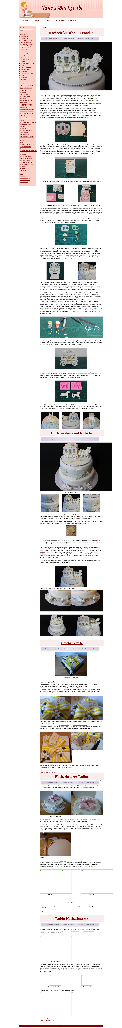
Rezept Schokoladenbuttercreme (48, 772)
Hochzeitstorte (27, 105)
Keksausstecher (30, 111)
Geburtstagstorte (26, 100)
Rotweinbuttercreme (27, 144)
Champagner (24, 90)
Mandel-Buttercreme (68, 550)
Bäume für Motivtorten (25, 55)
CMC (31, 90)
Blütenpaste (63, 861)
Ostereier (28, 140)
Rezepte (37, 21)
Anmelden (23, 176)
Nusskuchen (27, 139)
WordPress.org (24, 182)
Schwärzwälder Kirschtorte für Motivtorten (24, 154)
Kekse (22, 113)
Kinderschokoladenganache (28, 122)
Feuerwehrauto (24, 92)
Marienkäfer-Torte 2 (25, 47)
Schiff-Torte (23, 65)
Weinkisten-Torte (24, 57)
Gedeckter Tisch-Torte (25, 69)
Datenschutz (72, 21)
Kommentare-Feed (25, 180)
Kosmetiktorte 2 (24, 71)
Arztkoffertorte (23, 75)
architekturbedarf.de (62, 830)
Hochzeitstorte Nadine (72, 776)
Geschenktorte (72, 643)
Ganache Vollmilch (23, 98)
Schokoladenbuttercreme (79, 725)
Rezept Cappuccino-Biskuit (46, 770)
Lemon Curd (24, 126)
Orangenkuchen (23, 140)
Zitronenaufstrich (23, 166)
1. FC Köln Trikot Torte (26, 67)
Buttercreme (28, 88)
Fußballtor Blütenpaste (26, 96)
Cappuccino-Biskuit (64, 725)
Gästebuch (60, 21)
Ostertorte (22, 142)
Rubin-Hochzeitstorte (71, 919)
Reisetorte (23, 79)
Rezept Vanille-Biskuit (45, 911)
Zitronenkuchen (24, 168)
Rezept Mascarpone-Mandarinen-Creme (50, 912)
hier (97, 100)
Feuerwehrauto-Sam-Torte (27, 73)
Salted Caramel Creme (48, 552)
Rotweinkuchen (25, 147)
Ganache (62, 821)
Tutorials (48, 21)
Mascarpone (26, 132)
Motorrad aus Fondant (25, 53)
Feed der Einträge (25, 178)
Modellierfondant (58, 292)
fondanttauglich (25, 94)
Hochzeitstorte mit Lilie (26, 42)
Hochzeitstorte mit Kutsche (71, 433)
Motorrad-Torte (24, 51)
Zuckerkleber (24, 170)
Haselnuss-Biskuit (23, 102)
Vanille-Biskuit (55, 521)
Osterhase (31, 140)
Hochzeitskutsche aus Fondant (72, 33)
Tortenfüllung (24, 162)
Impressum (61, 1025)
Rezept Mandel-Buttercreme (47, 1020)
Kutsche (79, 518)
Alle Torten (25, 21)
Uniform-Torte (23, 49)
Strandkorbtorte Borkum (26, 40)
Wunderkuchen (28, 164)
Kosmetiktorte (23, 77)
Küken (29, 124)
